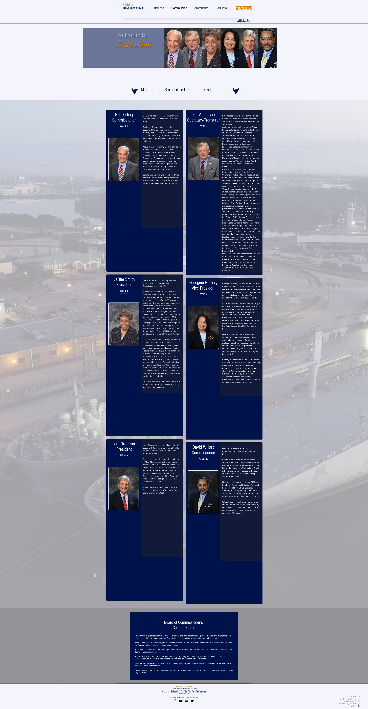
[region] (173, 48)
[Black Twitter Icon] (192, 701)
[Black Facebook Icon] (175, 701)
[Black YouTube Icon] (181, 701)
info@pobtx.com (184, 693)
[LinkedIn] (187, 701)
